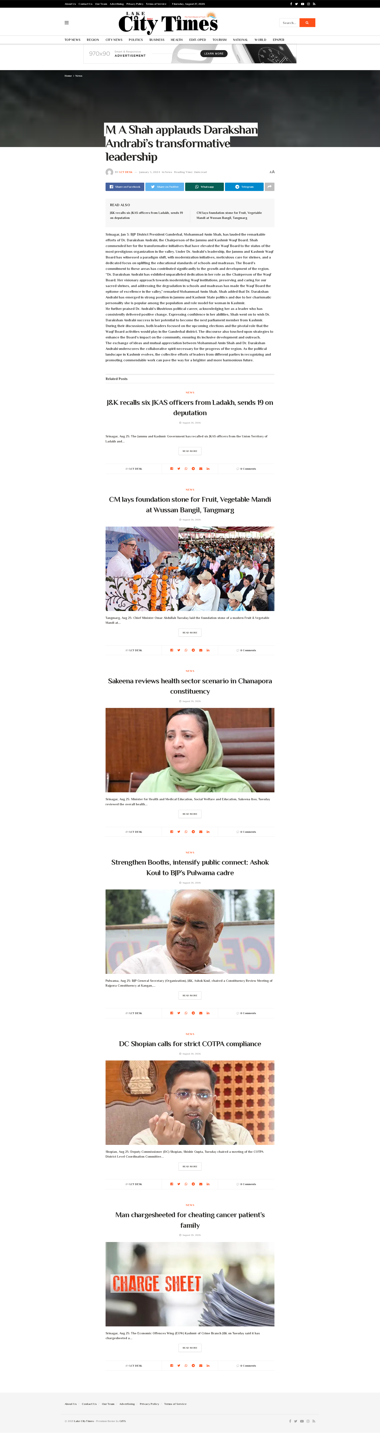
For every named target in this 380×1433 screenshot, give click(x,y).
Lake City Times (84, 1421)
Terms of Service (156, 3)
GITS (122, 1421)
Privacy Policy (134, 3)
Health (177, 40)
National (240, 40)
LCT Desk (126, 172)
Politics (136, 40)
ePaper (279, 40)
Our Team (101, 3)
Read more (190, 451)
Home (68, 75)
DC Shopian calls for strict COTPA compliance (190, 1043)
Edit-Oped (197, 40)
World (260, 40)
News (78, 75)
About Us (70, 3)
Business (157, 40)
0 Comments (248, 468)
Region (93, 40)
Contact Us (85, 3)
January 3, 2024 (149, 172)
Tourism (220, 40)
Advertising (117, 3)
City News (114, 40)
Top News (72, 40)
